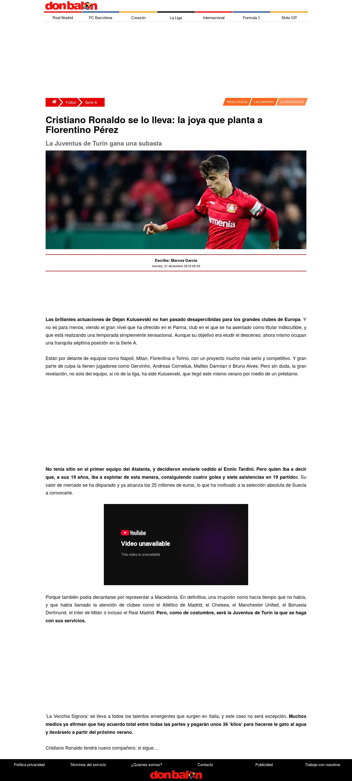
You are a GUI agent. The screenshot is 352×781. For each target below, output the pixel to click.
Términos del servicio (88, 764)
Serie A (91, 102)
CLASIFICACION (292, 101)
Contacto (205, 764)
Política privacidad (29, 764)
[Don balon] (170, 6)
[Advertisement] (177, 60)
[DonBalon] (52, 102)
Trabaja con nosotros (322, 764)
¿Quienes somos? (146, 764)
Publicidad (264, 764)
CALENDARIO (264, 101)
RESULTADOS (237, 101)
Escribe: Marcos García (176, 260)
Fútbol (71, 102)
